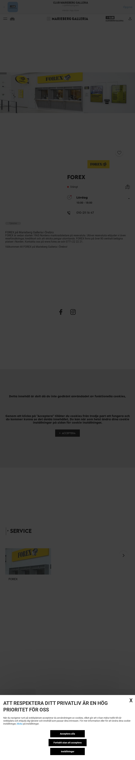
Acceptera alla (67, 733)
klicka (20, 723)
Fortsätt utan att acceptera (68, 742)
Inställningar (67, 751)
